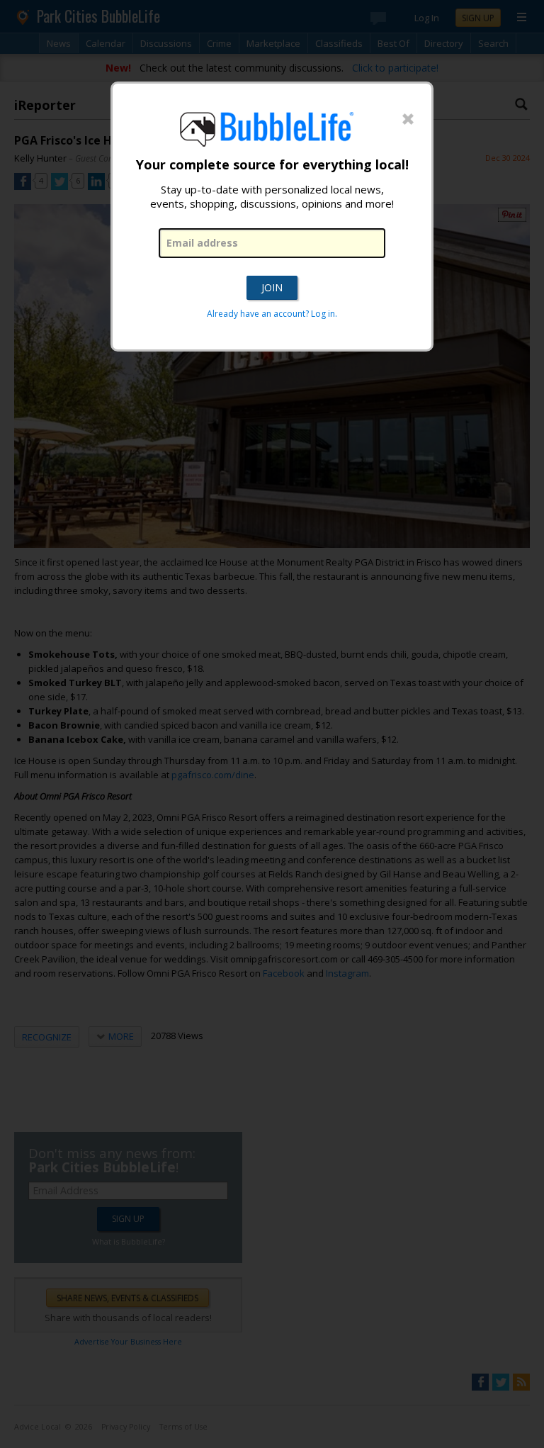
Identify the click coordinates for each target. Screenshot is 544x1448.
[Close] (408, 119)
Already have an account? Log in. (272, 314)
